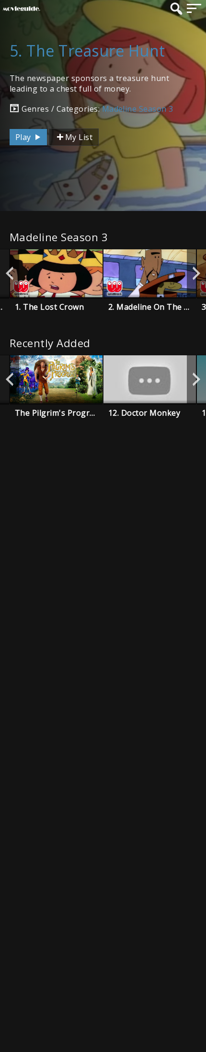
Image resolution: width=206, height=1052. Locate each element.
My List (78, 137)
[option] (56, 273)
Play (24, 137)
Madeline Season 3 (137, 109)
